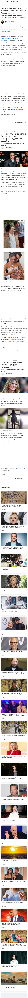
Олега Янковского (16, 94)
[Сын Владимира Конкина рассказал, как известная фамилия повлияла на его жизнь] (14, 835)
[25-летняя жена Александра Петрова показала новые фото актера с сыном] (14, 877)
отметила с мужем (20, 468)
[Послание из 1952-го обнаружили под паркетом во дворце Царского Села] (14, 501)
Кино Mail (14, 6)
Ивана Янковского (6, 38)
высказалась (11, 341)
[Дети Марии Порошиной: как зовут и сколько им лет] (14, 584)
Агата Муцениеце (16, 339)
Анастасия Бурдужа (10, 21)
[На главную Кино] (7, 1)
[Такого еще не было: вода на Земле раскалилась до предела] (14, 856)
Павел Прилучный (14, 171)
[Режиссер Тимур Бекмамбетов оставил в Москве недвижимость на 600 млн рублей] (14, 668)
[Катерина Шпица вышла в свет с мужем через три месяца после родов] (14, 814)
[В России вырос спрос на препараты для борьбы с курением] (14, 898)
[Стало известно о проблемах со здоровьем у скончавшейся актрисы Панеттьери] (14, 522)
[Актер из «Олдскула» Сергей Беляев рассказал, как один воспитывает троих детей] (14, 940)
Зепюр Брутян (4, 171)
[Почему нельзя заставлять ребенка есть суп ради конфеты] (14, 563)
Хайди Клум (4, 398)
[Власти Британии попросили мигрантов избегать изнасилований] (14, 981)
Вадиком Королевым (18, 109)
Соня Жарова (8, 147)
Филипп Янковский (6, 26)
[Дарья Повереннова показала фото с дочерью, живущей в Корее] (14, 961)
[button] (14, 159)
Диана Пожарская (11, 42)
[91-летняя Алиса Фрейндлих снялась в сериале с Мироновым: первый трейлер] (14, 689)
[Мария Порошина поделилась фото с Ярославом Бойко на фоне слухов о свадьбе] (14, 710)
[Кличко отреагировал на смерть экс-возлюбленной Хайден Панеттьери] (14, 919)
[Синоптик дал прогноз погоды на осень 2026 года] (14, 731)
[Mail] (4, 1)
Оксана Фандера (5, 31)
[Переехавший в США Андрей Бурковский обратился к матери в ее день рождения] (14, 543)
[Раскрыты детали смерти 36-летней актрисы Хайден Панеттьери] (14, 752)
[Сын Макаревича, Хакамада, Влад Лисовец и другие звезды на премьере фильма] (14, 772)
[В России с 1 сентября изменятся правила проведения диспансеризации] (14, 605)
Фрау (3, 112)
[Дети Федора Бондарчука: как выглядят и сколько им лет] (14, 647)
